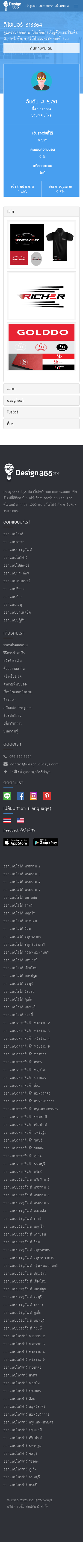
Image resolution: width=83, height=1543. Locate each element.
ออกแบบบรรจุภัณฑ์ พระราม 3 (26, 1187)
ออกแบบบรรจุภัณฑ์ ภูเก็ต (22, 1313)
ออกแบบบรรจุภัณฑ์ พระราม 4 (26, 1195)
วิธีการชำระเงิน (14, 653)
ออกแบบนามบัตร (16, 573)
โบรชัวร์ (12, 412)
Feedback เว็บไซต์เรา (19, 830)
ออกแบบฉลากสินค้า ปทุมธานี (25, 1117)
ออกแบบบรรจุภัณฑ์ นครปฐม (24, 1289)
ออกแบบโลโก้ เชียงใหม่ (20, 968)
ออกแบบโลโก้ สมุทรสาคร (22, 937)
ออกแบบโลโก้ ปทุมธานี (20, 960)
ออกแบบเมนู (12, 605)
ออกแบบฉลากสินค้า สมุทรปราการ (28, 1101)
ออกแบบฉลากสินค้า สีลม (22, 1086)
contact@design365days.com (33, 764)
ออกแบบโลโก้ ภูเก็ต (17, 999)
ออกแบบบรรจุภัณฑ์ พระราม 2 (26, 1180)
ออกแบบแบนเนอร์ (16, 581)
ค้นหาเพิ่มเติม (41, 48)
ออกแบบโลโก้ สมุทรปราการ (24, 945)
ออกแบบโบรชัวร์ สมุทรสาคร (24, 1407)
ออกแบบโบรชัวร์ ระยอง (21, 1461)
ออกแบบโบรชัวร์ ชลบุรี (20, 1454)
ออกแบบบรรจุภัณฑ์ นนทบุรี (24, 1321)
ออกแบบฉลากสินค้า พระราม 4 (26, 1039)
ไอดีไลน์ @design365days (29, 772)
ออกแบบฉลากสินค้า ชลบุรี (22, 1140)
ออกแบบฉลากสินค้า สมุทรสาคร (26, 1093)
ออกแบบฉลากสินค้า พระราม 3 (26, 1031)
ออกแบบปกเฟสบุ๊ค (17, 612)
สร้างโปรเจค (12, 676)
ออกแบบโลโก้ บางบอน (20, 921)
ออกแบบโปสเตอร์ (16, 565)
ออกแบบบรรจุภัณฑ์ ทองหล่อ (24, 1211)
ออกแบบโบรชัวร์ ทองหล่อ (22, 1367)
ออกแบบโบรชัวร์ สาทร (20, 1375)
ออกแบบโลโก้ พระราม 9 (22, 890)
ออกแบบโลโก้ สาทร (18, 905)
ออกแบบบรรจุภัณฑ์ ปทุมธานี (25, 1274)
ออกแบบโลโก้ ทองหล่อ (20, 898)
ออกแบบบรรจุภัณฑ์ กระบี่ (22, 1328)
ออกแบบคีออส (14, 589)
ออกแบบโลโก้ (13, 534)
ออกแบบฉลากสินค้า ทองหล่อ (25, 1054)
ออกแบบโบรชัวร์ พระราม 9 (24, 1360)
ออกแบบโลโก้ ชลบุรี (18, 984)
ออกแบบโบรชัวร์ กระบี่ (20, 1485)
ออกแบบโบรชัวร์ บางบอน (22, 1391)
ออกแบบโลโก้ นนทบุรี (19, 1007)
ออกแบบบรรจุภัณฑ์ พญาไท (23, 1227)
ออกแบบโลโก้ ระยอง (18, 992)
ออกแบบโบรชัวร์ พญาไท (21, 1383)
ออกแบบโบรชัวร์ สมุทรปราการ (26, 1414)
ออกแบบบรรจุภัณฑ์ (17, 550)
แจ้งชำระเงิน (12, 661)
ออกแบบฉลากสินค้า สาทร (22, 1062)
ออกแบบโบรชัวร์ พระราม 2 (24, 1336)
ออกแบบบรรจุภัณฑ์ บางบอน (24, 1234)
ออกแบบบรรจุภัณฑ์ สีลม (21, 1242)
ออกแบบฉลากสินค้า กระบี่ (22, 1172)
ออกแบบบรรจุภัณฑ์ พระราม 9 (26, 1203)
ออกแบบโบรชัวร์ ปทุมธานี (22, 1430)
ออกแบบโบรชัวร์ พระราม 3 (24, 1344)
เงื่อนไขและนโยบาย (17, 692)
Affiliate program (17, 708)
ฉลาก (11, 389)
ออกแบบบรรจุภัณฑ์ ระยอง (23, 1305)
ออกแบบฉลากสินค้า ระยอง (23, 1148)
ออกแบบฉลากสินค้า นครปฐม (25, 1133)
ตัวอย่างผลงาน (14, 669)
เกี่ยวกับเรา (14, 633)
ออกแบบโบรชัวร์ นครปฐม (22, 1446)
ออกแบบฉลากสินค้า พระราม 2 (26, 1023)
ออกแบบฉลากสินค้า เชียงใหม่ (25, 1125)
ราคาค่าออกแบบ (15, 645)
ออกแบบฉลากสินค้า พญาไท (24, 1070)
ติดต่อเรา (10, 700)
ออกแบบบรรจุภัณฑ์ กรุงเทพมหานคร (30, 1266)
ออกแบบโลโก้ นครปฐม (20, 976)
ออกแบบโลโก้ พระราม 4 (22, 882)
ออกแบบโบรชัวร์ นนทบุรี (21, 1477)
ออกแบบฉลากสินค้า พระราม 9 (26, 1046)
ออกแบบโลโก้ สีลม (17, 929)
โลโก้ (10, 211)
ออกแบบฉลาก (13, 542)
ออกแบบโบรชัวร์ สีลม (19, 1399)
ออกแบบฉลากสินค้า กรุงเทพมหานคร (30, 1109)
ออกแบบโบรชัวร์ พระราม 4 (24, 1352)
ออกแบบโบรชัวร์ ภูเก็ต (20, 1469)
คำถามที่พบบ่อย (15, 684)
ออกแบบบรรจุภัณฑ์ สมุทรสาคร (26, 1250)
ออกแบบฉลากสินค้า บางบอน (25, 1078)
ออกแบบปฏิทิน (14, 620)
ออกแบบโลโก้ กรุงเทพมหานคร (26, 952)
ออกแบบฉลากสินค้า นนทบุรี (24, 1164)
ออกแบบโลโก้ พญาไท (19, 913)
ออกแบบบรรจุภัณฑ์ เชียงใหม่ (25, 1281)
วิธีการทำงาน (13, 723)
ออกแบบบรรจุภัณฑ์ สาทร (22, 1219)
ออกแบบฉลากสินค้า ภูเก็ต (22, 1156)
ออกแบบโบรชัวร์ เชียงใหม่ (22, 1438)
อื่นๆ (10, 424)
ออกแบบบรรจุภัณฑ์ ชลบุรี (22, 1297)
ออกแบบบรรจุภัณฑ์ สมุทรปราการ (28, 1258)
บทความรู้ (10, 731)
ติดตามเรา (13, 783)
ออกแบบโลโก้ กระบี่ (18, 1015)
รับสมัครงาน (12, 716)
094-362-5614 (19, 756)
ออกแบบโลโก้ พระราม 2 (22, 866)
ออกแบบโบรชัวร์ (15, 558)
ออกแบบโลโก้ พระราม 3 (22, 874)
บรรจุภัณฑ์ (15, 400)
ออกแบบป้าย (13, 597)
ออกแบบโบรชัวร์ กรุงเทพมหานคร (28, 1422)
